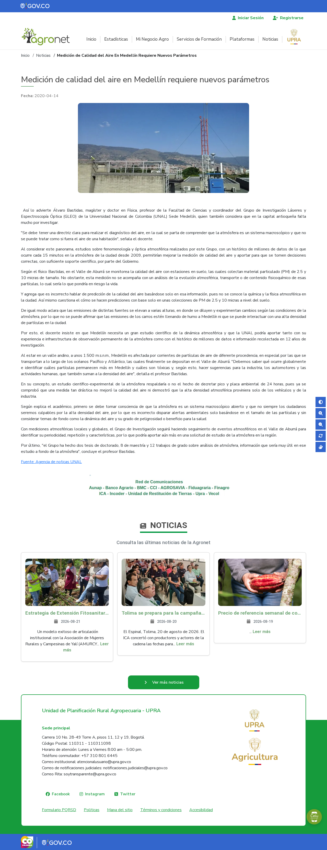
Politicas (91, 810)
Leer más (185, 643)
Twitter (127, 794)
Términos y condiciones (161, 810)
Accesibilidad (201, 810)
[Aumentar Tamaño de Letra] (321, 413)
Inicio (91, 39)
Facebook (61, 794)
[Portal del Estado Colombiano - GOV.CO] (35, 6)
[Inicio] (47, 36)
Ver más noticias (168, 682)
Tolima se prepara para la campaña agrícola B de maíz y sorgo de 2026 (163, 613)
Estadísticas (116, 39)
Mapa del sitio (120, 810)
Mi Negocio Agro (152, 39)
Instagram (95, 794)
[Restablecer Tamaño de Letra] (321, 436)
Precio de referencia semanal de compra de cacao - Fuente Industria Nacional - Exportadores (260, 613)
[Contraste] (321, 402)
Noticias (270, 39)
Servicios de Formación (199, 39)
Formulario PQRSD (59, 810)
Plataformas (242, 39)
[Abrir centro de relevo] (321, 447)
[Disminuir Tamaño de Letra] (321, 424)
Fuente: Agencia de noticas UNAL (51, 462)
